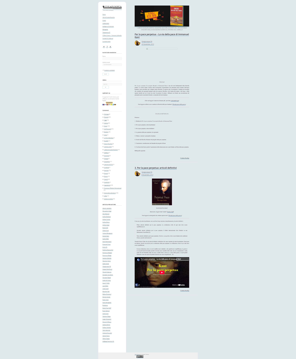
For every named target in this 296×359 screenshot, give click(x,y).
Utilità (105, 196)
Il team (104, 20)
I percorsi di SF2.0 (108, 164)
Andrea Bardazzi (107, 216)
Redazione (105, 305)
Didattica (106, 152)
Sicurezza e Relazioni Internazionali (112, 188)
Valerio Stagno (106, 338)
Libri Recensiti (107, 129)
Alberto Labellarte (107, 208)
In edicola (106, 167)
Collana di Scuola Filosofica (111, 149)
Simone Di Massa (107, 322)
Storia (105, 126)
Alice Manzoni (106, 214)
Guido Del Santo (107, 280)
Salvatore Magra (107, 316)
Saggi (105, 120)
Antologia (106, 114)
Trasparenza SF (106, 32)
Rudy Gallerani (106, 311)
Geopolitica (107, 161)
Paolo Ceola (106, 299)
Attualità (106, 141)
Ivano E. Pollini (106, 283)
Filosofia (106, 117)
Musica (106, 176)
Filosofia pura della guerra (179, 104)
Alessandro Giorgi (107, 211)
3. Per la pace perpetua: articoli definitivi (156, 167)
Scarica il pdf (170, 212)
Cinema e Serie (108, 146)
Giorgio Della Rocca (107, 269)
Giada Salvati (106, 263)
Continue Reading (184, 158)
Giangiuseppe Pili (107, 266)
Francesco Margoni (107, 252)
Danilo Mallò (106, 239)
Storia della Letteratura (110, 193)
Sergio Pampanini (107, 319)
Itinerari (106, 173)
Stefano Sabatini (107, 327)
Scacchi (106, 179)
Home (104, 14)
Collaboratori (106, 23)
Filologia (106, 158)
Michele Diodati (106, 297)
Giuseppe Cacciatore (108, 275)
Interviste (106, 170)
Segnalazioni (107, 185)
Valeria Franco (106, 336)
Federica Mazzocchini (108, 250)
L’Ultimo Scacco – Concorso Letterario (112, 35)
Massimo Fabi (106, 291)
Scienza (106, 123)
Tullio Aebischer (106, 330)
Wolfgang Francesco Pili (108, 341)
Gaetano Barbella (107, 258)
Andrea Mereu (106, 222)
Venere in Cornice (108, 199)
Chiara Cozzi (106, 230)
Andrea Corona (106, 219)
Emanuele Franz (106, 244)
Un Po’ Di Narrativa (108, 138)
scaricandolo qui (175, 100)
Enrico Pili (105, 247)
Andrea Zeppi (106, 225)
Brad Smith (105, 227)
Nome (104, 56)
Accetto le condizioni (109, 70)
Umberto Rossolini (107, 333)
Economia (106, 155)
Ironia (105, 135)
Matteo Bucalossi (107, 294)
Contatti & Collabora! (108, 38)
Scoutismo (106, 182)
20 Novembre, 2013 (148, 44)
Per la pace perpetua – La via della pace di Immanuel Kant (162, 36)
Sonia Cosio (105, 313)
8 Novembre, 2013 (147, 175)
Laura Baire (105, 286)
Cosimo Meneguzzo (107, 233)
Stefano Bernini (106, 324)
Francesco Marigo (107, 255)
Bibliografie (105, 29)
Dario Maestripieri (107, 241)
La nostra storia (106, 41)
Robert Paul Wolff (107, 308)
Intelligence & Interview (108, 26)
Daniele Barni (106, 236)
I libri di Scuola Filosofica (109, 17)
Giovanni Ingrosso (107, 272)
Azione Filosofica (108, 143)
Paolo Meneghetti (107, 302)
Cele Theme (137, 354)
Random (106, 132)
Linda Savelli (106, 288)
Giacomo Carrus (107, 261)
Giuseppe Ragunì (107, 277)
